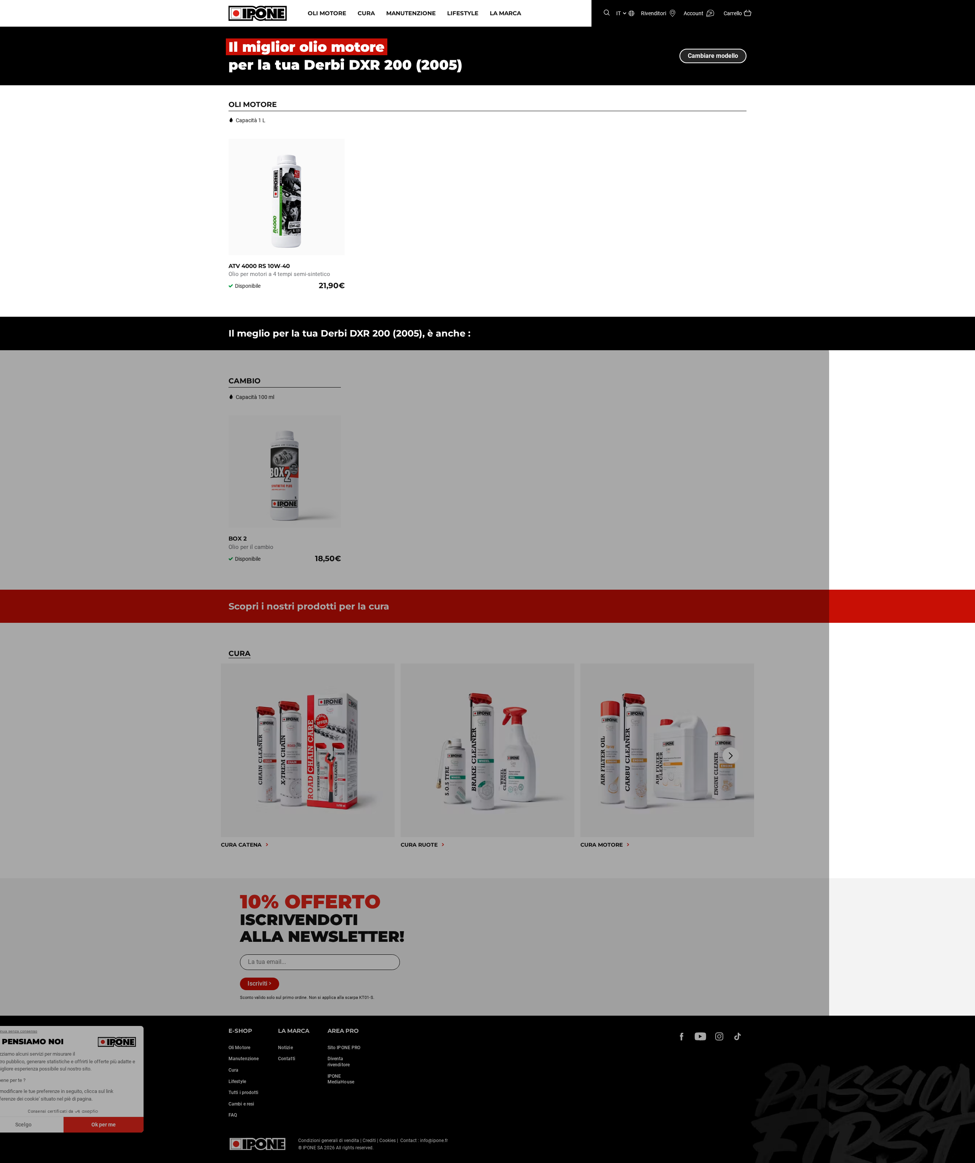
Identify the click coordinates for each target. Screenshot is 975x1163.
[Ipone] (258, 1144)
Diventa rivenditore (339, 1061)
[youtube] (700, 1036)
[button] (11, 1154)
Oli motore (327, 13)
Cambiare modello (713, 55)
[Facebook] (682, 1036)
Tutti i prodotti (244, 1092)
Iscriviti (257, 983)
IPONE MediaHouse (341, 1079)
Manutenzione (411, 13)
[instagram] (719, 1036)
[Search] (607, 13)
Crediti (369, 1140)
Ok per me (127, 1125)
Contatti (286, 1058)
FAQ (233, 1115)
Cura (366, 13)
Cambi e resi (241, 1104)
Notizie (285, 1047)
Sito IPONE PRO (344, 1047)
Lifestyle (462, 13)
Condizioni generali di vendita (328, 1140)
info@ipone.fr (434, 1140)
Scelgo (47, 1125)
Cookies (387, 1140)
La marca (505, 13)
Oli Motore (239, 1047)
